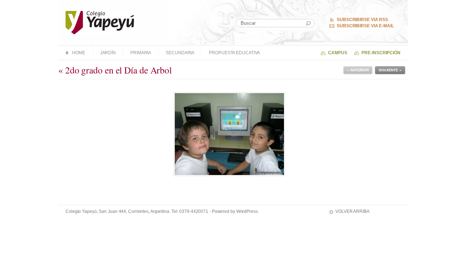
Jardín (108, 52)
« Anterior (358, 70)
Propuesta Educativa (234, 52)
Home (78, 52)
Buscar (308, 23)
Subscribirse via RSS (362, 19)
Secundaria (180, 52)
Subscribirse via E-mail (365, 26)
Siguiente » (390, 70)
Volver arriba (352, 211)
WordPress (247, 211)
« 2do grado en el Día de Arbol (115, 70)
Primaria (140, 52)
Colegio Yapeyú (100, 22)
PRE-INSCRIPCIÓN (381, 52)
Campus (337, 52)
